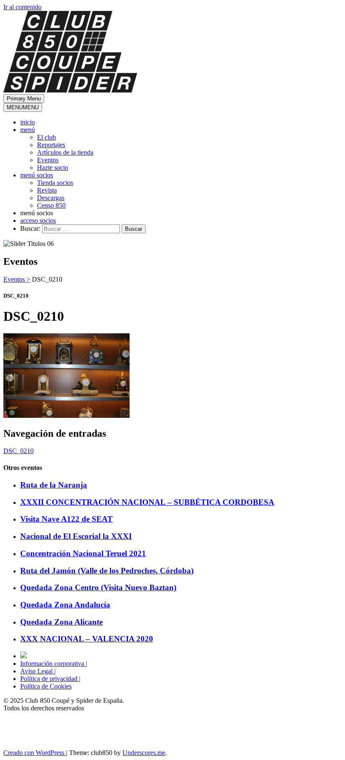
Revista (47, 190)
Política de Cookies (46, 686)
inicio (27, 122)
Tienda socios (55, 182)
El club (46, 137)
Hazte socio (52, 167)
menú (27, 129)
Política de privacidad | (50, 678)
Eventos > (16, 279)
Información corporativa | (53, 663)
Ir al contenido (22, 7)
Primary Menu (24, 98)
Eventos (47, 160)
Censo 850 (51, 205)
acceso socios (38, 220)
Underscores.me (143, 752)
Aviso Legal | (38, 671)
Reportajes (51, 144)
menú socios (36, 175)
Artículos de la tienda (65, 152)
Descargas (50, 197)
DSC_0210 (18, 450)
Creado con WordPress (34, 752)
